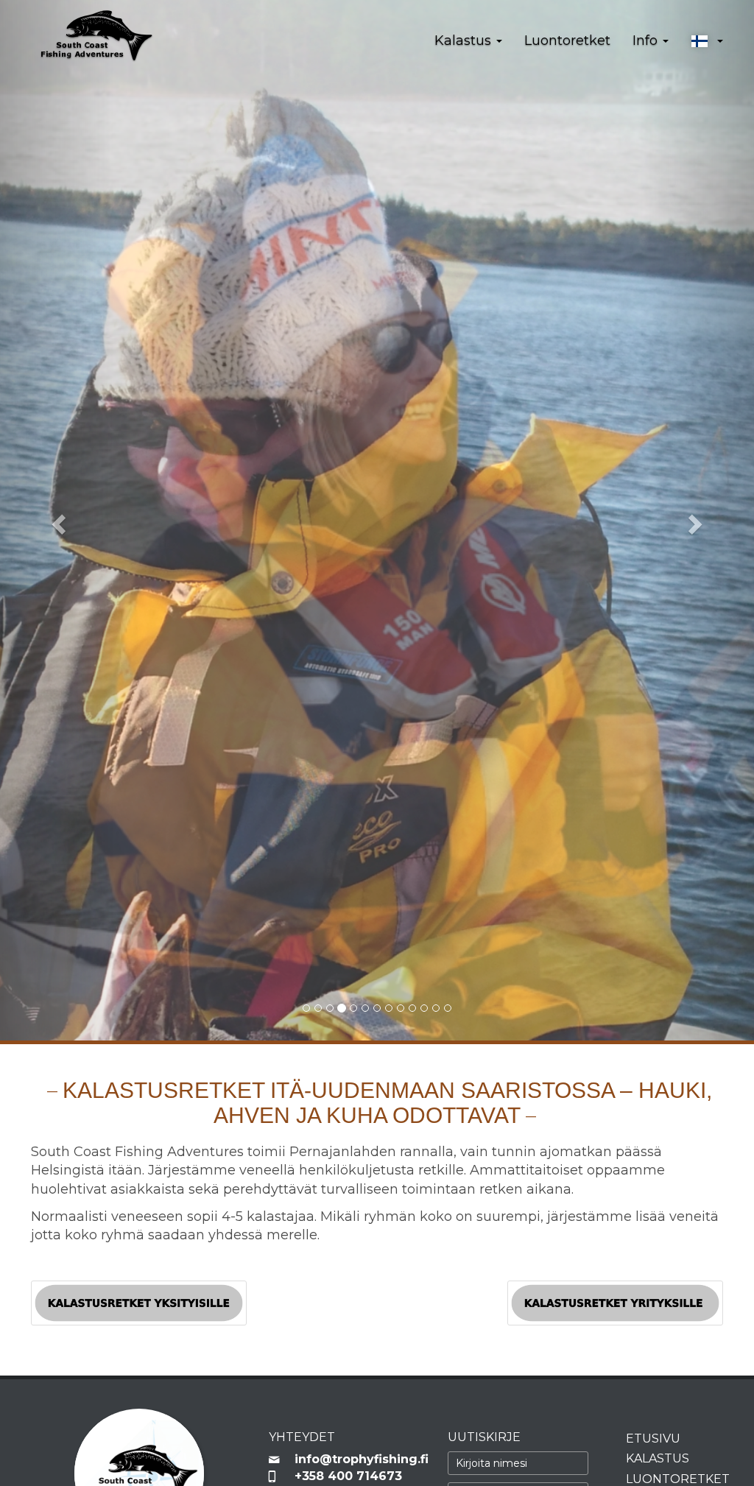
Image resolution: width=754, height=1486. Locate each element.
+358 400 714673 (348, 1476)
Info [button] (647, 40)
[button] (707, 41)
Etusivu (653, 1438)
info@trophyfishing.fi (360, 1459)
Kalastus (657, 1458)
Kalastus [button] (464, 40)
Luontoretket (567, 40)
